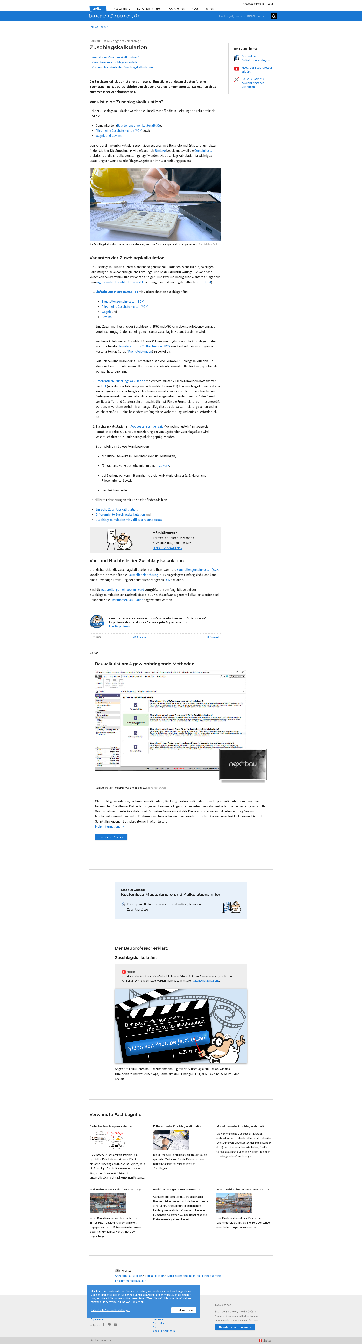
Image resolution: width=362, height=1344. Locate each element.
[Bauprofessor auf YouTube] (115, 1325)
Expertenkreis (97, 1319)
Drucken (141, 637)
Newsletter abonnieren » (235, 1327)
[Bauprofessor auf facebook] (103, 1325)
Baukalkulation (155, 1275)
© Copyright (214, 637)
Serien (210, 8)
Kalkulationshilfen (149, 8)
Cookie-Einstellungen (164, 1331)
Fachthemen (176, 8)
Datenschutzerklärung (205, 980)
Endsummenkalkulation (130, 1281)
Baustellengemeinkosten (183, 1275)
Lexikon (98, 8)
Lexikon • (95, 26)
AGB (155, 1327)
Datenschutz (159, 1323)
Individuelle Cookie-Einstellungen (110, 1310)
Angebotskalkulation (129, 1275)
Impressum (158, 1319)
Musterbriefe (121, 8)
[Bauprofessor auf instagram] (109, 1325)
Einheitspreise (211, 1275)
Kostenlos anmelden (253, 3)
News (195, 8)
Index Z (104, 26)
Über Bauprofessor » (121, 626)
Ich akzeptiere (184, 1310)
